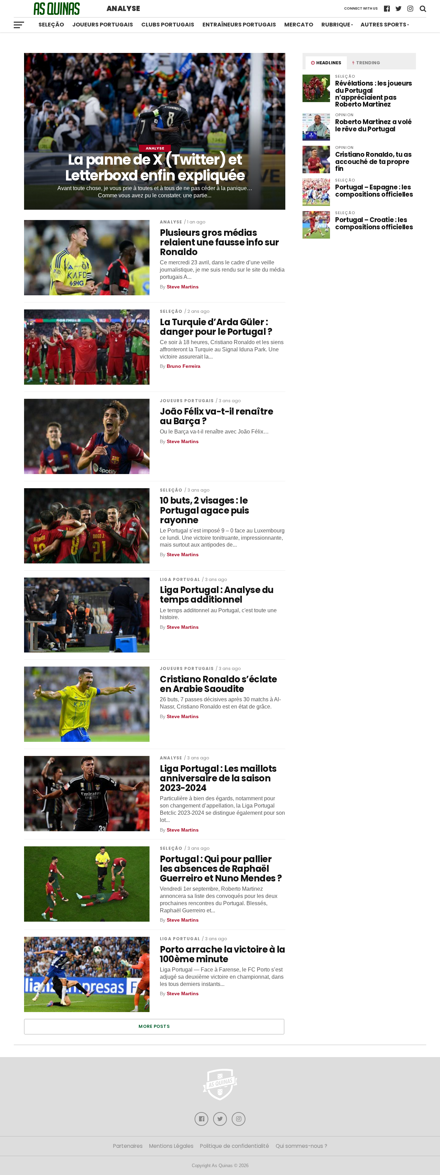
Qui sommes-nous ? (301, 1146)
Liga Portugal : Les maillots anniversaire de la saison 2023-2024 (218, 778)
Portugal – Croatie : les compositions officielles (374, 223)
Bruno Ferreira (183, 366)
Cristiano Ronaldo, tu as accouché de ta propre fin (373, 161)
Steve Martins (183, 286)
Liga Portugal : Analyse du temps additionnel (217, 594)
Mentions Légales (171, 1146)
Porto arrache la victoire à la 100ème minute (222, 954)
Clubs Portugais (167, 25)
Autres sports (383, 25)
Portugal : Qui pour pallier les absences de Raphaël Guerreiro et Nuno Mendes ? (221, 868)
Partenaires (128, 1146)
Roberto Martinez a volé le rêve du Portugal (373, 125)
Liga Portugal (180, 579)
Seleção (51, 25)
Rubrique (335, 25)
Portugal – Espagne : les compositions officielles (374, 190)
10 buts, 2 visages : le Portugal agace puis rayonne (204, 510)
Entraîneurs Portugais (239, 25)
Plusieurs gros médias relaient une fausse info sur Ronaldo (219, 242)
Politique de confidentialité (234, 1146)
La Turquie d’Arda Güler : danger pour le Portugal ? (216, 327)
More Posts (154, 1026)
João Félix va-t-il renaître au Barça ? (216, 416)
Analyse (171, 222)
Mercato (298, 25)
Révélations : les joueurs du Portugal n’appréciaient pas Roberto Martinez (373, 94)
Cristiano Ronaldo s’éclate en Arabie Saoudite (218, 684)
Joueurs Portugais (102, 25)
